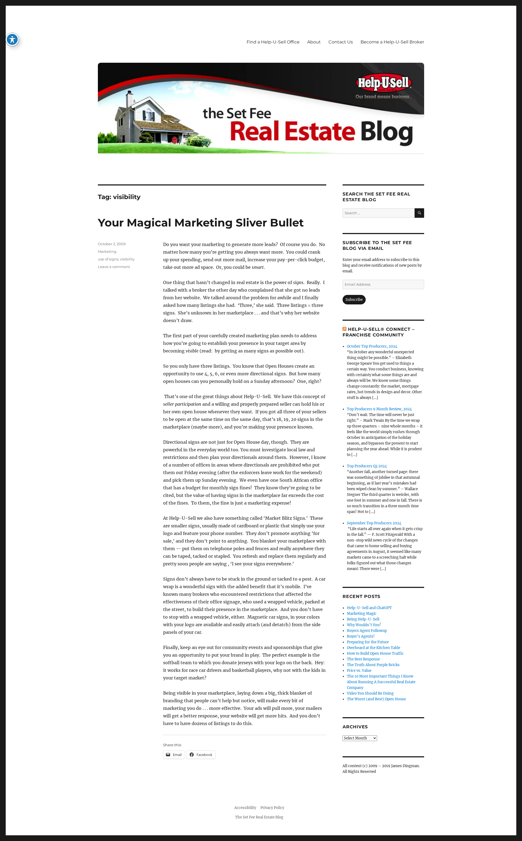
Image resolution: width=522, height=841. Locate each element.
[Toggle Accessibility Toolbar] (12, 39)
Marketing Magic (362, 613)
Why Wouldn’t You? (364, 625)
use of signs (108, 259)
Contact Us (340, 42)
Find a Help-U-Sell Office (273, 42)
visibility (127, 259)
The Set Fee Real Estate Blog (259, 817)
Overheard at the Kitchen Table (373, 647)
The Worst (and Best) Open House (376, 699)
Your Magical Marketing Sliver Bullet (201, 222)
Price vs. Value (359, 670)
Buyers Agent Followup (367, 630)
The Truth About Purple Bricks (373, 665)
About (314, 42)
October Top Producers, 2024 (372, 346)
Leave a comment (114, 266)
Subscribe (354, 299)
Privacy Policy (272, 807)
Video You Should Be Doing (370, 693)
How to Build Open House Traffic (375, 653)
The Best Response (363, 659)
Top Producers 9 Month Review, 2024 (379, 409)
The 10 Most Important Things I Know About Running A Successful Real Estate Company (381, 682)
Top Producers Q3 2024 (367, 466)
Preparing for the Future (368, 642)
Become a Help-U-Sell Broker (392, 42)
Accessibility (245, 807)
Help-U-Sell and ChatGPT (369, 608)
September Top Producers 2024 (374, 523)
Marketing (107, 251)
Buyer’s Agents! (361, 636)
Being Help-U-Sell (363, 619)
